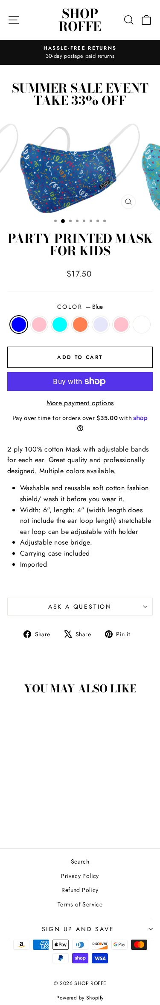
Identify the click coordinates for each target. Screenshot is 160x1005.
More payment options (80, 403)
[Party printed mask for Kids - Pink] (25, 810)
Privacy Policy (80, 876)
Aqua (59, 324)
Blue (18, 324)
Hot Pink (121, 324)
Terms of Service (80, 904)
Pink (39, 324)
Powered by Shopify (79, 998)
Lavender (100, 324)
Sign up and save (78, 929)
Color (80, 306)
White (141, 324)
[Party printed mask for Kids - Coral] (44, 810)
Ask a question (80, 606)
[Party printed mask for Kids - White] (40, 818)
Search (80, 861)
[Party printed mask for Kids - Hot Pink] (30, 818)
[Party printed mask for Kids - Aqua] (35, 810)
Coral (80, 324)
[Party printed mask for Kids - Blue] (15, 810)
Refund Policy (79, 890)
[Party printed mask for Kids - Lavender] (54, 810)
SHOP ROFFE (79, 20)
